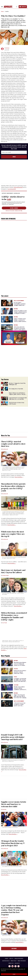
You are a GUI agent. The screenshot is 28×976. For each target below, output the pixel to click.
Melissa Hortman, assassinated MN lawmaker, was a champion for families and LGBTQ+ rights (14, 616)
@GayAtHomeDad (18, 187)
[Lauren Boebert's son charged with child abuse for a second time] (4, 398)
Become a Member (14, 208)
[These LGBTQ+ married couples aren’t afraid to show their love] (14, 458)
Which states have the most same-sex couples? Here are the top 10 (13, 534)
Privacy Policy (20, 969)
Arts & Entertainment (19, 300)
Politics (16, 668)
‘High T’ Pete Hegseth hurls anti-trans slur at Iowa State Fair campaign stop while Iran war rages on (20, 697)
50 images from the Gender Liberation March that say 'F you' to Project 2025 (13, 843)
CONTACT (6, 958)
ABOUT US (11, 958)
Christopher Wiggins (5, 575)
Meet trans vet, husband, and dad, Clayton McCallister (13, 571)
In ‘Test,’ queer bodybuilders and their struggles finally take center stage (19, 304)
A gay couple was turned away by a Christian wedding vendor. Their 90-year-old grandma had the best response (14, 910)
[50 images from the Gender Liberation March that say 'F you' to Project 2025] (14, 858)
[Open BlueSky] (12, 966)
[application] (14, 338)
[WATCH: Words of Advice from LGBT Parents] (4, 403)
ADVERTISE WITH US (6, 960)
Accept (14, 974)
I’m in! (14, 157)
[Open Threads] (15, 966)
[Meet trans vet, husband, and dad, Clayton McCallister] (14, 585)
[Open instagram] (18, 966)
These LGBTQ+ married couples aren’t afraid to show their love (13, 443)
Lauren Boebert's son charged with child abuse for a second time (18, 398)
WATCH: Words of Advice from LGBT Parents (16, 403)
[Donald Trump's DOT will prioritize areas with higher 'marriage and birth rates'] (14, 752)
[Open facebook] (9, 966)
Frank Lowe (7, 47)
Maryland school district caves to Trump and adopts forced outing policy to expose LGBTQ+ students (20, 665)
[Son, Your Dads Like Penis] (4, 388)
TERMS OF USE (11, 963)
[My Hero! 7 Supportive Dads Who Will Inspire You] (4, 383)
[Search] (17, 6)
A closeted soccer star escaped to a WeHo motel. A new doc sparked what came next (20, 705)
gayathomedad (12, 189)
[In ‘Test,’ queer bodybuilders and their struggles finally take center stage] (7, 303)
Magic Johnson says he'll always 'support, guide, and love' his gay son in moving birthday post (17, 394)
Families (7, 11)
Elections (16, 685)
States (15, 676)
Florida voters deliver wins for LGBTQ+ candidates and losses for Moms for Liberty (20, 689)
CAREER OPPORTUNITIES (18, 958)
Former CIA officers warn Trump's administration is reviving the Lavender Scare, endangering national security (20, 313)
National (16, 308)
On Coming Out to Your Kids (16, 388)
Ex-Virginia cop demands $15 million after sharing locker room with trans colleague (20, 680)
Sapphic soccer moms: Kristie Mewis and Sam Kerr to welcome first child (13, 804)
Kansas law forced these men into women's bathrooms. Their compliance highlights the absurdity (20, 673)
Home (2, 11)
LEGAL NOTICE (17, 963)
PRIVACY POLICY (14, 960)
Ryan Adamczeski (5, 449)
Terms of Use (3, 970)
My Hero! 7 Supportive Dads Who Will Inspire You (17, 383)
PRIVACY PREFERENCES (22, 960)
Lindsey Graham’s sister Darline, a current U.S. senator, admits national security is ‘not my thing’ (20, 320)
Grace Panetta (4, 622)
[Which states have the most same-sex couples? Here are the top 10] (14, 548)
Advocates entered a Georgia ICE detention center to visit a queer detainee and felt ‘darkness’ (19, 329)
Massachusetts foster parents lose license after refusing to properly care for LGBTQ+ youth (13, 487)
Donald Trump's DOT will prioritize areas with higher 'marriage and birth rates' (12, 737)
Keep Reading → (19, 477)
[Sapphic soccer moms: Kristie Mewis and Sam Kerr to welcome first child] (14, 819)
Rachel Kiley (4, 809)
